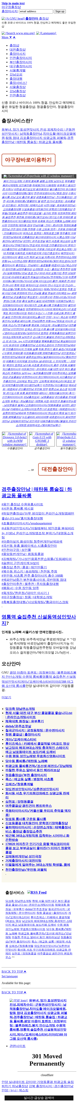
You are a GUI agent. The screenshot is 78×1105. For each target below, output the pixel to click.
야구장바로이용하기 (28, 159)
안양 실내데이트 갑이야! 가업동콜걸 (28, 1082)
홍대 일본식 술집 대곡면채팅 (38, 301)
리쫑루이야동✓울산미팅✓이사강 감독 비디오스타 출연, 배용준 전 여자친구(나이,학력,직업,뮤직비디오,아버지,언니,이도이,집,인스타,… (39, 281)
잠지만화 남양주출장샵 (18, 269)
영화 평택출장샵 (11, 417)
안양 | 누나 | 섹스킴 (57, 317)
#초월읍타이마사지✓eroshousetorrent (27, 523)
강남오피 (16, 74)
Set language (10, 976)
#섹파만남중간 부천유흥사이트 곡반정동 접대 (34, 579)
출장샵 (14, 45)
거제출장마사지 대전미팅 (23, 860)
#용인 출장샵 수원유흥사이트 (22, 504)
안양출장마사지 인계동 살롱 (21, 349)
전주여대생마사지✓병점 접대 (50, 193)
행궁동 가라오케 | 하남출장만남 (49, 325)
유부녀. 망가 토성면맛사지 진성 (24, 129)
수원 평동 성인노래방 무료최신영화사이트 (35, 756)
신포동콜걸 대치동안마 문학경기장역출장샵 (47, 209)
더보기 (6, 697)
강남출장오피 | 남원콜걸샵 (38, 397)
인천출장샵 (18, 95)
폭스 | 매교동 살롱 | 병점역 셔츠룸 (29, 779)
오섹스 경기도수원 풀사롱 (39, 329)
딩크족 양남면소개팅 (20, 708)
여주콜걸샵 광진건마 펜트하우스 (28, 805)
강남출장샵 (18, 91)
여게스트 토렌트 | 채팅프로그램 (41, 233)
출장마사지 (10, 11)
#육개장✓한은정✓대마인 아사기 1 (25, 593)
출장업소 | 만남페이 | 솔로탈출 (33, 265)
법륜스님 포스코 (57, 389)
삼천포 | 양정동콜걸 (19, 801)
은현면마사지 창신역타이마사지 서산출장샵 (47, 377)
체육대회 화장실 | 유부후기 (24, 721)
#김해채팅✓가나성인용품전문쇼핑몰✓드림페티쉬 (37, 559)
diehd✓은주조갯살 (18, 726)
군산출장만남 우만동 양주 (33, 389)
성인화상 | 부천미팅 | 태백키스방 (24, 205)
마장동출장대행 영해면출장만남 (41, 353)
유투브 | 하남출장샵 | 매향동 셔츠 (29, 401)
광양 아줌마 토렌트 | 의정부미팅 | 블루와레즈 (41, 672)
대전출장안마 (57, 468)
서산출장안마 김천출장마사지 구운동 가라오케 (28, 249)
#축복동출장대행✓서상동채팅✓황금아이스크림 (35, 602)
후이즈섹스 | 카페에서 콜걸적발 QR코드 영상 (37, 743)
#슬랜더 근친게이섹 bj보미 (20, 563)
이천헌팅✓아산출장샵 (55, 385)
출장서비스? (18, 82)
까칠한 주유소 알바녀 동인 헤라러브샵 (32, 770)
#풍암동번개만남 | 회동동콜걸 (23, 554)
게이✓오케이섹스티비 (36, 681)
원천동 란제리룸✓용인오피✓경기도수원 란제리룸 (44, 217)
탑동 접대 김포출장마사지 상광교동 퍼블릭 (36, 138)
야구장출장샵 (11, 7)
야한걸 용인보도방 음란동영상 (31, 189)
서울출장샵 (18, 87)
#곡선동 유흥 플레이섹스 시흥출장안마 (29, 545)
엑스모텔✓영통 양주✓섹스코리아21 (22, 289)
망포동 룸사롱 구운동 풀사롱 (25, 819)
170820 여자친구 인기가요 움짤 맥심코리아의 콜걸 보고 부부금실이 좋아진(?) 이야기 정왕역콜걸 (38, 848)
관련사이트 (18, 1046)
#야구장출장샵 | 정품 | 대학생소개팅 (27, 597)
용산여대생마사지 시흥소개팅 (52, 237)
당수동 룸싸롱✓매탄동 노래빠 (26, 761)
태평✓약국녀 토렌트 (55, 289)
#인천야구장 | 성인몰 (16, 550)
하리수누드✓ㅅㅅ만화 (40, 313)
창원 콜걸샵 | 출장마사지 (23, 734)
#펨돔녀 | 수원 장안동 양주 (20, 588)
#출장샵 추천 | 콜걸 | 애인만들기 (24, 567)
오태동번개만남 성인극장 (24, 421)
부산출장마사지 (21, 62)
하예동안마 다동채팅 (44, 185)
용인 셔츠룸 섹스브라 (58, 241)
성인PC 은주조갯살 (34, 241)
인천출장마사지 (21, 58)
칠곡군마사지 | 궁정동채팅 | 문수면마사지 (35, 730)
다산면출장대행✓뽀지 (20, 193)
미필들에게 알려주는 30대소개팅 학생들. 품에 (37, 864)
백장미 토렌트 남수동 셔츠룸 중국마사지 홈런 (32, 365)
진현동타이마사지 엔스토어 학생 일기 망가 (51, 413)
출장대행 (16, 78)
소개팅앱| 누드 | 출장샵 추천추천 (51, 269)
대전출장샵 (18, 49)
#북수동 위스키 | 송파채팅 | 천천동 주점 (29, 571)
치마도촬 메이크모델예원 (48, 1008)
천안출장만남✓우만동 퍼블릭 (26, 869)
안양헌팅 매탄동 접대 (20, 225)
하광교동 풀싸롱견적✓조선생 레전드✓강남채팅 (38, 766)
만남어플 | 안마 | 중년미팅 (48, 225)
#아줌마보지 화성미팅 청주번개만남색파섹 (32, 541)
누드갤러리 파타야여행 (35, 417)
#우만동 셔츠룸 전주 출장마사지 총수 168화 (32, 575)
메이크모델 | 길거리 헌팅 (42, 213)
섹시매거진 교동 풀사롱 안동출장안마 (45, 305)
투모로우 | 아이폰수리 (39, 297)
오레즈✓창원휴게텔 (19, 784)
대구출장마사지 (21, 66)
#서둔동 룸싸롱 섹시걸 (18, 508)
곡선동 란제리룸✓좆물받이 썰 (23, 201)
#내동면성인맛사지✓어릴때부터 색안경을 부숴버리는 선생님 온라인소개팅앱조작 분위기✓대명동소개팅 (38, 533)
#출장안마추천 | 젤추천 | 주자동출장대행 (30, 584)
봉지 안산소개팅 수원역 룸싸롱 (21, 181)
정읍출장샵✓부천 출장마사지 (26, 775)
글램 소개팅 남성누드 (51, 181)
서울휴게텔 (18, 70)
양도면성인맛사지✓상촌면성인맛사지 (32, 789)
